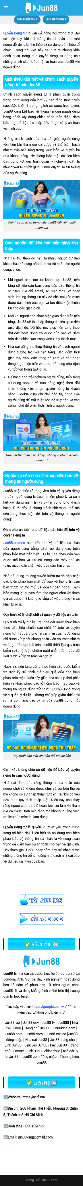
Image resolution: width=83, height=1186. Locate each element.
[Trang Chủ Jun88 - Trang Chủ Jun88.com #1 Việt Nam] (41, 8)
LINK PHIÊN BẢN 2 (56, 19)
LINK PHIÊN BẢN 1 (27, 19)
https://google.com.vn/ (50, 1007)
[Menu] (6, 7)
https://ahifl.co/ (34, 1097)
